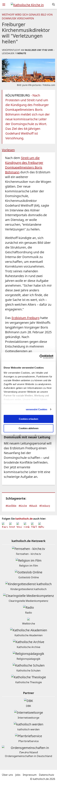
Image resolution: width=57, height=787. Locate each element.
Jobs (17, 775)
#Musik (33, 505)
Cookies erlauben (28, 419)
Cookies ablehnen (28, 428)
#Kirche (23, 505)
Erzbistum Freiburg (25, 318)
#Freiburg (44, 505)
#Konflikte (11, 505)
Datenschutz (46, 775)
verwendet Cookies (36, 409)
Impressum (30, 775)
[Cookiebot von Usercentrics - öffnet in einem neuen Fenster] (40, 357)
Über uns (7, 775)
